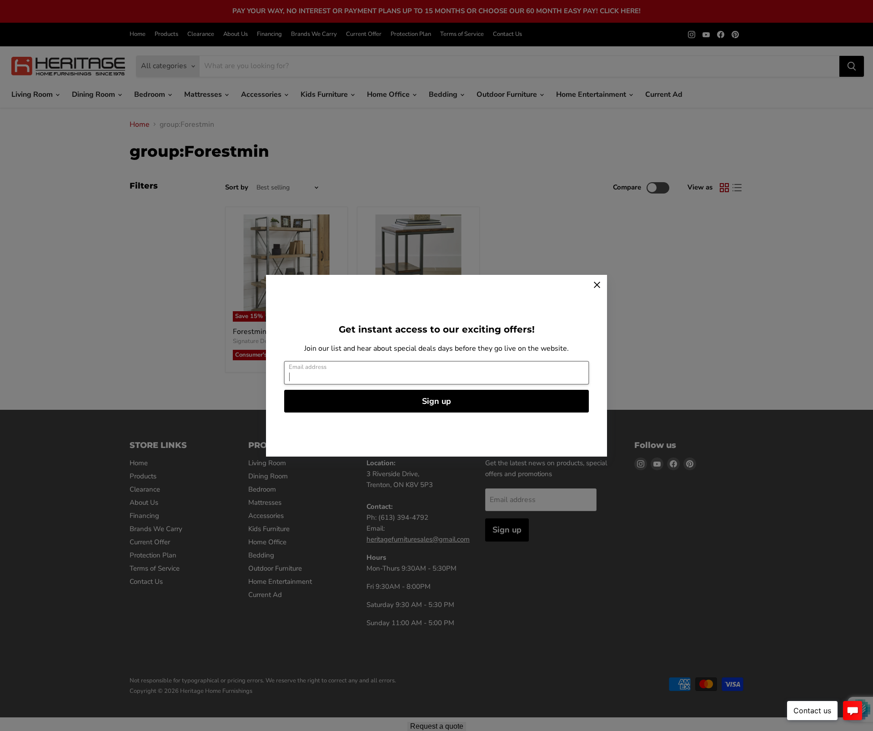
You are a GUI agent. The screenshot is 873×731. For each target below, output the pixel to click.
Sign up (436, 401)
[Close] (597, 285)
